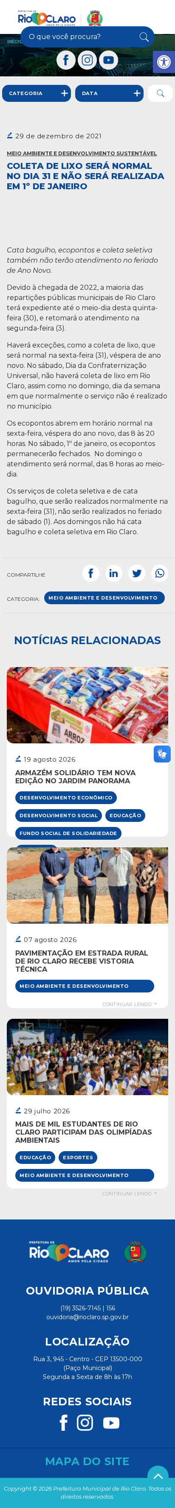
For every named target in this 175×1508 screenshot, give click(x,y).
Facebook (90, 573)
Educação (125, 815)
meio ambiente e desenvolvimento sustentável (103, 599)
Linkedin (113, 573)
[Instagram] (87, 60)
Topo (158, 1476)
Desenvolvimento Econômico (66, 798)
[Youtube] (109, 60)
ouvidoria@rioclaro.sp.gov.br (87, 1317)
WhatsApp (159, 573)
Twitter (136, 573)
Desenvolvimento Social (59, 815)
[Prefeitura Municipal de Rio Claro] (60, 18)
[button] (164, 62)
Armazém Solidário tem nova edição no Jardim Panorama (75, 777)
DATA (90, 93)
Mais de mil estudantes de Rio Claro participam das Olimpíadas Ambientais (83, 1132)
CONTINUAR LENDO (127, 1004)
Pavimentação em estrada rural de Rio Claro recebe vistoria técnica (81, 961)
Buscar (143, 37)
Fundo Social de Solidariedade (68, 833)
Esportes (78, 1157)
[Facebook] (66, 60)
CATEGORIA (25, 93)
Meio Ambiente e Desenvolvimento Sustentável (82, 153)
